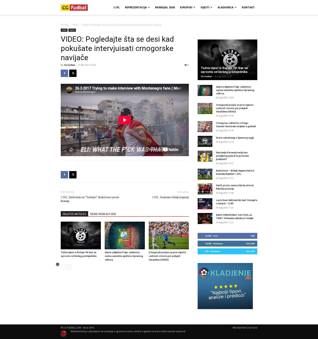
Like (252, 235)
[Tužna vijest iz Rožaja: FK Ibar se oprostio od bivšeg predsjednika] (81, 235)
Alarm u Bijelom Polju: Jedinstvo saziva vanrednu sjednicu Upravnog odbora (124, 256)
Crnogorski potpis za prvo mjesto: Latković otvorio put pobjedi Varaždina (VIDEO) (167, 256)
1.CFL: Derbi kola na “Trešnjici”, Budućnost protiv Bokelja (90, 199)
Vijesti (205, 7)
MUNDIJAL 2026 (165, 7)
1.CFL (116, 7)
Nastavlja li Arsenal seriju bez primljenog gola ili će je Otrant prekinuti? (232, 156)
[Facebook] (64, 73)
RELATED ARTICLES (74, 214)
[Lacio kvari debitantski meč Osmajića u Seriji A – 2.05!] (205, 203)
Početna (65, 24)
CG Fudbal (69, 64)
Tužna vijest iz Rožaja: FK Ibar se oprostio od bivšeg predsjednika (224, 70)
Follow (250, 243)
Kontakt (248, 7)
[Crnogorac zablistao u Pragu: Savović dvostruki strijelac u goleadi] (205, 126)
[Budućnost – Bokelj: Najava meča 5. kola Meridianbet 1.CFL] (205, 174)
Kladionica (226, 7)
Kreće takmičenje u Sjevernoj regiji (235, 137)
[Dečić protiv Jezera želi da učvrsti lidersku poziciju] (205, 189)
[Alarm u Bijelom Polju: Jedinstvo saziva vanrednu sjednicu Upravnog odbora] (125, 235)
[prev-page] (63, 267)
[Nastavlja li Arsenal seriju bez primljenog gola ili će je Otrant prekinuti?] (205, 156)
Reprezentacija (136, 7)
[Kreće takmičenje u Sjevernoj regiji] (205, 141)
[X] (73, 73)
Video (76, 24)
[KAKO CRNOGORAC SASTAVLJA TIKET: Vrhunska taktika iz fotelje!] (205, 218)
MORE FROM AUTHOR (103, 214)
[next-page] (69, 267)
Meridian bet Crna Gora (245, 327)
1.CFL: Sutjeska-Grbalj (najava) (170, 197)
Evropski (186, 7)
